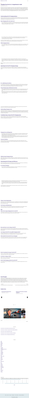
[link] (4, 309)
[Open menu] (27, 0)
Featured (2, 353)
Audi (1, 341)
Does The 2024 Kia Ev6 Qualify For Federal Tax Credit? (21, 284)
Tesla (1, 368)
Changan (2, 348)
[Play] (23, 314)
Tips (1, 369)
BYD (1, 346)
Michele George (18, 293)
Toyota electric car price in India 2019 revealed (6, 331)
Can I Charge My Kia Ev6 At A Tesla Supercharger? (7, 284)
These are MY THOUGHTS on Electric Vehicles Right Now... (12, 309)
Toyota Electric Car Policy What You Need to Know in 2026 (8, 328)
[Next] (27, 297)
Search (1, 320)
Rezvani (2, 365)
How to (1, 358)
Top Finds (2, 370)
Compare (2, 351)
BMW (1, 344)
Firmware (2, 354)
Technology (2, 367)
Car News (2, 347)
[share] (19, 309)
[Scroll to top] (27, 397)
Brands (1, 345)
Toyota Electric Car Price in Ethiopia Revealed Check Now (8, 334)
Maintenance (2, 361)
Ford (1, 355)
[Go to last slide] (1, 297)
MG (1, 362)
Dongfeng (2, 352)
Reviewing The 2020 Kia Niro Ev (6, 291)
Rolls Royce (2, 366)
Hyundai (2, 359)
